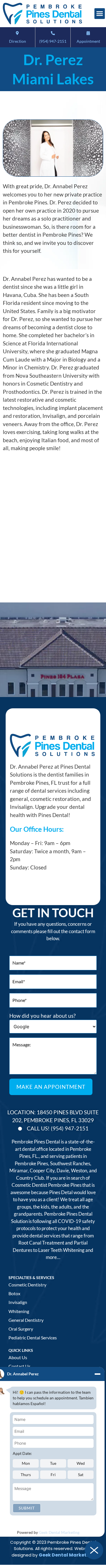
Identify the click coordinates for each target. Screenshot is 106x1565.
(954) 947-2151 (52, 41)
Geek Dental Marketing (59, 1532)
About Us (17, 1357)
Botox (14, 1293)
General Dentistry (26, 1320)
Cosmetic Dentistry (27, 1284)
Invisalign (17, 1302)
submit (27, 1508)
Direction (17, 41)
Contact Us (19, 1366)
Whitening (18, 1311)
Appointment (88, 41)
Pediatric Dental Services (32, 1337)
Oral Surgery (20, 1328)
